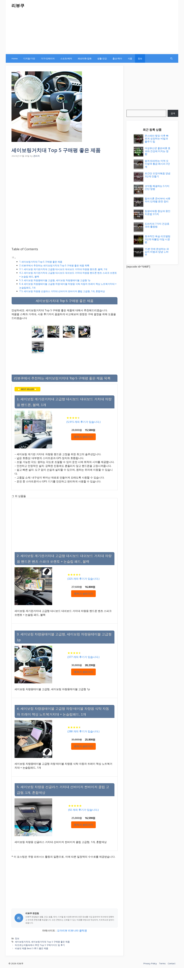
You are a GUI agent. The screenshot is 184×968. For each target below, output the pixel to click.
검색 (173, 113)
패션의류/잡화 (85, 58)
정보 (140, 58)
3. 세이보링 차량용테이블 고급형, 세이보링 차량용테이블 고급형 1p (55, 280)
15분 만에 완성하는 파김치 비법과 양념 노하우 (157, 251)
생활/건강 (102, 58)
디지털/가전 (29, 58)
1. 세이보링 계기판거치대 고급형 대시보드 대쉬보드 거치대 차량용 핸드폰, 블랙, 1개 (64, 269)
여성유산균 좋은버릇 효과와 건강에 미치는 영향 (157, 151)
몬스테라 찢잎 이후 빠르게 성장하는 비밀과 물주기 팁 (156, 138)
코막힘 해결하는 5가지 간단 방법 (157, 187)
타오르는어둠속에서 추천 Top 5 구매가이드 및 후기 (40, 945)
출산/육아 (117, 58)
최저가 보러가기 (83, 436)
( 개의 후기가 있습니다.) (83, 421)
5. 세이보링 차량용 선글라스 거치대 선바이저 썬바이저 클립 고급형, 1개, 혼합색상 (63, 291)
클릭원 (83, 930)
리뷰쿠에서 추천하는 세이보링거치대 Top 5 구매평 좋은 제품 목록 (55, 265)
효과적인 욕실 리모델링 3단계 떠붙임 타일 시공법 (157, 239)
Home (15, 58)
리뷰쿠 (18, 5)
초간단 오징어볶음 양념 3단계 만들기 (157, 175)
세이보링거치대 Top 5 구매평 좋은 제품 (41, 261)
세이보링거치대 (22, 941)
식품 (130, 58)
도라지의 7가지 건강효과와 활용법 (157, 225)
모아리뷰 (62, 930)
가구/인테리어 (48, 58)
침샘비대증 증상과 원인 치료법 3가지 (157, 212)
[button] (171, 58)
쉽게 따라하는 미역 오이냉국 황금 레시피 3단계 (157, 163)
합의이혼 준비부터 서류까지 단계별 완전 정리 (157, 200)
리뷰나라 (73, 930)
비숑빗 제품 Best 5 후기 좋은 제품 (31, 948)
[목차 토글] (14, 258)
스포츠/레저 (66, 58)
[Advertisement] (92, 32)
